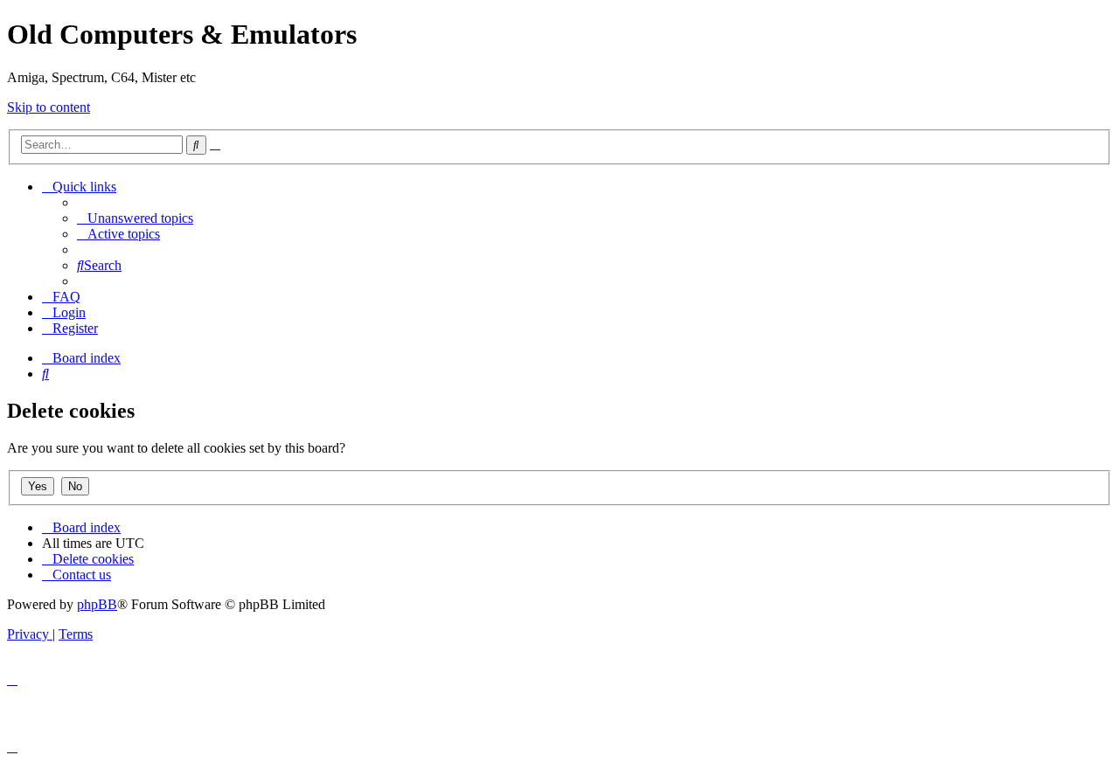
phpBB (97, 604)
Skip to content (48, 107)
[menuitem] (135, 218)
